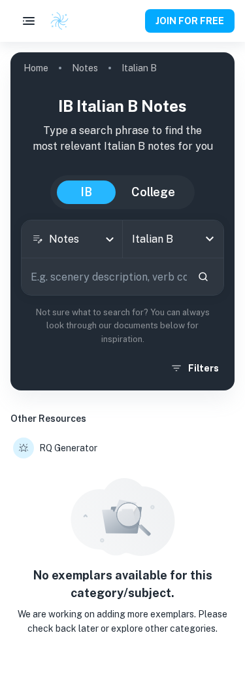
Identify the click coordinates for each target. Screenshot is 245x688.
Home (36, 68)
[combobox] (72, 239)
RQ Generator (68, 448)
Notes (85, 68)
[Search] (203, 277)
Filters (203, 368)
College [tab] (153, 192)
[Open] (210, 239)
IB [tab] (86, 192)
